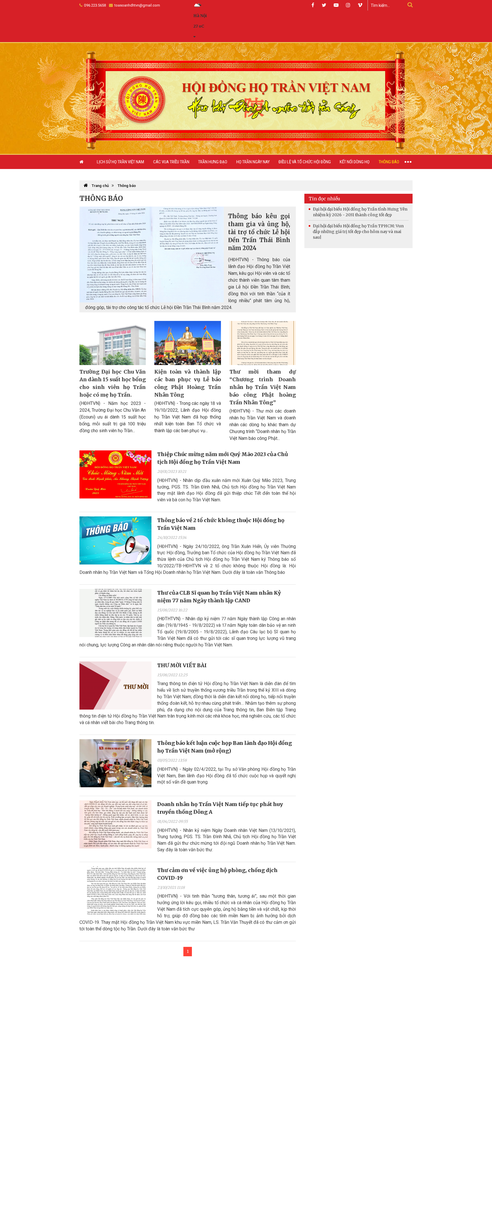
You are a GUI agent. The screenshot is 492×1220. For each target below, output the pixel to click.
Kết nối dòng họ (355, 161)
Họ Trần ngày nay (253, 161)
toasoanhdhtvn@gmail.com (137, 5)
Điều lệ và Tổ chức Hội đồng (304, 161)
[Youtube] (336, 5)
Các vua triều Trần (171, 161)
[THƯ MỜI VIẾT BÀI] (115, 685)
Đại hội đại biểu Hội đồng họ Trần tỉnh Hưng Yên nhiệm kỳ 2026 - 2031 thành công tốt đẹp (360, 212)
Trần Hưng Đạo (212, 161)
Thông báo (389, 161)
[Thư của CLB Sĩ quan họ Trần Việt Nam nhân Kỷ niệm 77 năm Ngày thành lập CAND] (115, 613)
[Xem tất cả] (408, 162)
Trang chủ (100, 186)
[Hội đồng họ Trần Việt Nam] (246, 98)
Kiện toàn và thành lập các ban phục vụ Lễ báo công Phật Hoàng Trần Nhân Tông (187, 383)
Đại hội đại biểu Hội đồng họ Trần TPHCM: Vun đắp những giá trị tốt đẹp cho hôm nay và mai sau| (358, 231)
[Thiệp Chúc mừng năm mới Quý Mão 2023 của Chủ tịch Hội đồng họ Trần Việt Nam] (115, 474)
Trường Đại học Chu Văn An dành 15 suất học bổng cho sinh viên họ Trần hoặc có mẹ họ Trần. (112, 383)
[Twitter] (324, 5)
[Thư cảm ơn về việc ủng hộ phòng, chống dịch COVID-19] (115, 890)
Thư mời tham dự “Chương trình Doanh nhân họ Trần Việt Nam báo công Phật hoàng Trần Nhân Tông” (262, 387)
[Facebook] (313, 5)
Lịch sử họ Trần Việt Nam (120, 161)
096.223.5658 (94, 5)
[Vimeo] (360, 5)
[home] (85, 162)
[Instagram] (348, 5)
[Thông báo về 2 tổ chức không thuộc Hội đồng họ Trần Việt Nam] (115, 540)
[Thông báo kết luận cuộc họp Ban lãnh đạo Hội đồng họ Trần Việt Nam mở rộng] (115, 763)
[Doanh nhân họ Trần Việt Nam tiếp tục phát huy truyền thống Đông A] (115, 824)
